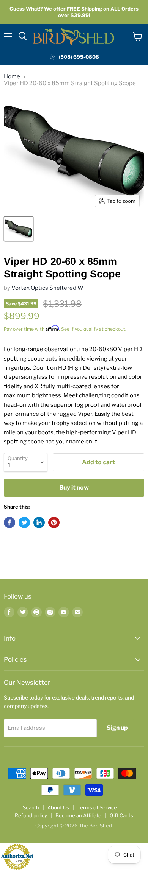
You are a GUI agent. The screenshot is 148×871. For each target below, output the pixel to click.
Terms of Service (97, 807)
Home (12, 76)
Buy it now (74, 487)
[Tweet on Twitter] (24, 522)
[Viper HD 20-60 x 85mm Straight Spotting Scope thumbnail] (18, 229)
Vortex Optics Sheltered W (47, 288)
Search (31, 807)
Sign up (117, 727)
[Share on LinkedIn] (39, 522)
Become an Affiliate (78, 815)
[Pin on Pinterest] (54, 522)
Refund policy (31, 815)
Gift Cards (121, 815)
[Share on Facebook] (9, 522)
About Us (58, 807)
